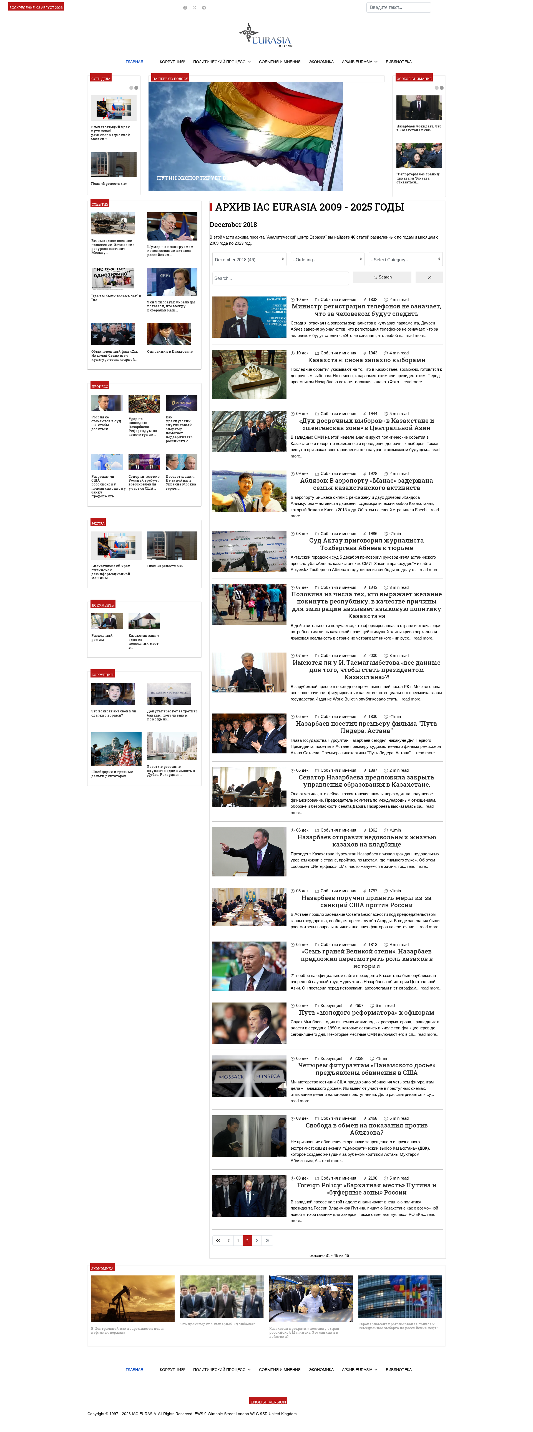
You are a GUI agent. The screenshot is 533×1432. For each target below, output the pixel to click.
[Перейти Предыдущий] (229, 1240)
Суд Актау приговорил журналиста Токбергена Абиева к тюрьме (366, 543)
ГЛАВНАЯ (134, 62)
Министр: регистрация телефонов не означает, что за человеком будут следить (366, 309)
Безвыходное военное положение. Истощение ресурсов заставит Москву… (112, 246)
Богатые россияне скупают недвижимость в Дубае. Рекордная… (171, 770)
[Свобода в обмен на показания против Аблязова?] (249, 1136)
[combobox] (398, 7)
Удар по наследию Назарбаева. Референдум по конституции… (143, 426)
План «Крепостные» (165, 566)
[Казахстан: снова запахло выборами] (249, 374)
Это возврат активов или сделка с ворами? (113, 125)
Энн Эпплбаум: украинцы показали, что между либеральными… (171, 306)
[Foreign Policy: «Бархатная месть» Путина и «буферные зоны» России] (249, 1196)
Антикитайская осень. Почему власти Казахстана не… (417, 183)
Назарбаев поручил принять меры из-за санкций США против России (366, 901)
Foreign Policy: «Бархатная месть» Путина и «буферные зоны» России (366, 1188)
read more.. (416, 335)
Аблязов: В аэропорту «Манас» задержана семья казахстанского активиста (366, 484)
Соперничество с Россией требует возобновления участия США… (144, 482)
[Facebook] (185, 8)
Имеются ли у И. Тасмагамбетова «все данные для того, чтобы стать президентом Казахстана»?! (367, 669)
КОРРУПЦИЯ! (172, 62)
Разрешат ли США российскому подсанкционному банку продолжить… (108, 486)
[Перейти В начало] (218, 1240)
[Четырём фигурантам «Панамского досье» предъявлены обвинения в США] (249, 1076)
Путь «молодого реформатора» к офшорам (366, 1012)
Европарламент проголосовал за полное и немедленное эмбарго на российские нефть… (399, 1326)
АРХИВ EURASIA (357, 62)
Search (385, 277)
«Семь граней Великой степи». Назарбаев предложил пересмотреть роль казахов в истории (367, 958)
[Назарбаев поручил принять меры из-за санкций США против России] (249, 907)
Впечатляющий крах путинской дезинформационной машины (110, 572)
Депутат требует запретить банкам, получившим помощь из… (172, 715)
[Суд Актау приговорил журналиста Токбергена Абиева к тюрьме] (249, 551)
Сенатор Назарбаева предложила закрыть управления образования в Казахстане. (366, 780)
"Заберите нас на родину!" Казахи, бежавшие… (411, 131)
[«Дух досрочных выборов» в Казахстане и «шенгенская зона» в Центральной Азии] (249, 431)
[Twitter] (195, 8)
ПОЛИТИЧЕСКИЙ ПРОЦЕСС (219, 62)
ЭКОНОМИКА (321, 62)
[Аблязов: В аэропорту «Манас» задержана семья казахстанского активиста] (249, 491)
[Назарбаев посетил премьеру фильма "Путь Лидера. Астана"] (249, 733)
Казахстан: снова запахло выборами (367, 360)
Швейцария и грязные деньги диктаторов (112, 773)
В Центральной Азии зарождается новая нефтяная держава (128, 1330)
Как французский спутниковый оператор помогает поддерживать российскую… (179, 429)
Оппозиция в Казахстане (170, 351)
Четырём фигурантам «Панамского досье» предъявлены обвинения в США (366, 1068)
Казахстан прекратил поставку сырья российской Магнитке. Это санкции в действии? (304, 1332)
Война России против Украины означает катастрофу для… (111, 181)
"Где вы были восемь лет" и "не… (116, 298)
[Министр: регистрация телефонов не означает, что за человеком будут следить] (249, 317)
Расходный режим (102, 637)
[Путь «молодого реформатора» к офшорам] (249, 1023)
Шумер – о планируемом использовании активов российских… (170, 250)
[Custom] (204, 8)
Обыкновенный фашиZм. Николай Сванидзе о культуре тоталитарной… (114, 355)
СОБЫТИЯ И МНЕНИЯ (280, 62)
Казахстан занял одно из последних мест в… (144, 641)
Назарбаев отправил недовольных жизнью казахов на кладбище (366, 840)
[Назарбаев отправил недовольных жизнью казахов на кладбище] (249, 851)
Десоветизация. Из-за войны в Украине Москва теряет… (181, 482)
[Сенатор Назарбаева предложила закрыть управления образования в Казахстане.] (249, 787)
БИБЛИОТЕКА (399, 62)
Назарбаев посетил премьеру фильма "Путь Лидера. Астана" (367, 727)
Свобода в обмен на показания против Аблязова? (367, 1128)
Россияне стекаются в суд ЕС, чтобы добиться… (106, 423)
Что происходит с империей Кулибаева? (217, 1324)
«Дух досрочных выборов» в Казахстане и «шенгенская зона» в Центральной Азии (366, 424)
